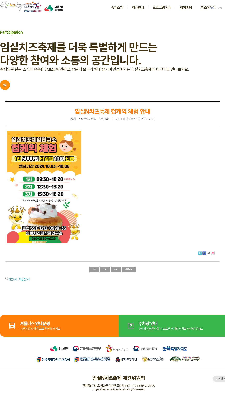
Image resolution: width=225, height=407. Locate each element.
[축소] (153, 119)
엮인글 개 (24, 279)
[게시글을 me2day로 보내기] (208, 253)
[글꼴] (144, 119)
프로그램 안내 (162, 7)
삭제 (116, 269)
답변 (105, 269)
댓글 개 (13, 279)
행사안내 (138, 7)
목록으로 (128, 269)
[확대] (149, 119)
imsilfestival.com (118, 389)
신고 (120, 119)
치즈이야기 (208, 7)
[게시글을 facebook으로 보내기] (204, 253)
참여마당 (186, 7)
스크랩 (136, 119)
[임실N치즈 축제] (20, 3)
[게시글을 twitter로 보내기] (200, 253)
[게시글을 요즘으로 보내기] (213, 253)
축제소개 (117, 7)
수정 (94, 269)
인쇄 (128, 119)
